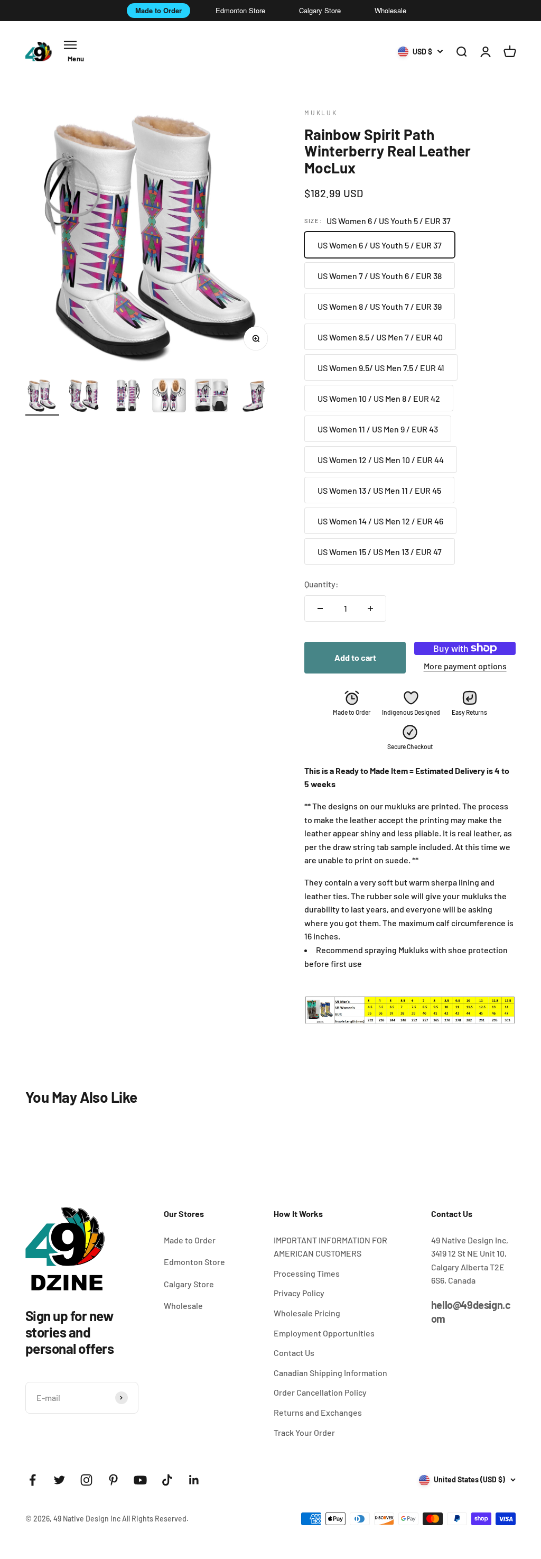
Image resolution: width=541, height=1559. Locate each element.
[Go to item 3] (127, 397)
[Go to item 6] (253, 397)
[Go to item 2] (84, 397)
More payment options (465, 666)
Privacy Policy (299, 1293)
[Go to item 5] (211, 397)
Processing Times (307, 1273)
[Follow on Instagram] (86, 1480)
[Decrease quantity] (320, 608)
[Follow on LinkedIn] (194, 1480)
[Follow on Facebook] (32, 1480)
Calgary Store (320, 10)
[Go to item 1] (42, 397)
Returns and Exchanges (318, 1412)
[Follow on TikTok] (167, 1480)
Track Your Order (304, 1432)
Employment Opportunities (324, 1333)
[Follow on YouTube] (140, 1480)
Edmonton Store (240, 10)
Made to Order (158, 10)
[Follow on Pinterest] (113, 1480)
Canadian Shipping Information (330, 1373)
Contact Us (294, 1353)
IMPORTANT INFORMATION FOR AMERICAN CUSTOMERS (330, 1247)
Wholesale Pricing (307, 1313)
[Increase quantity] (370, 608)
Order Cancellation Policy (320, 1392)
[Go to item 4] (169, 397)
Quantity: (321, 584)
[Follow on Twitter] (59, 1480)
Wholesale (390, 10)
